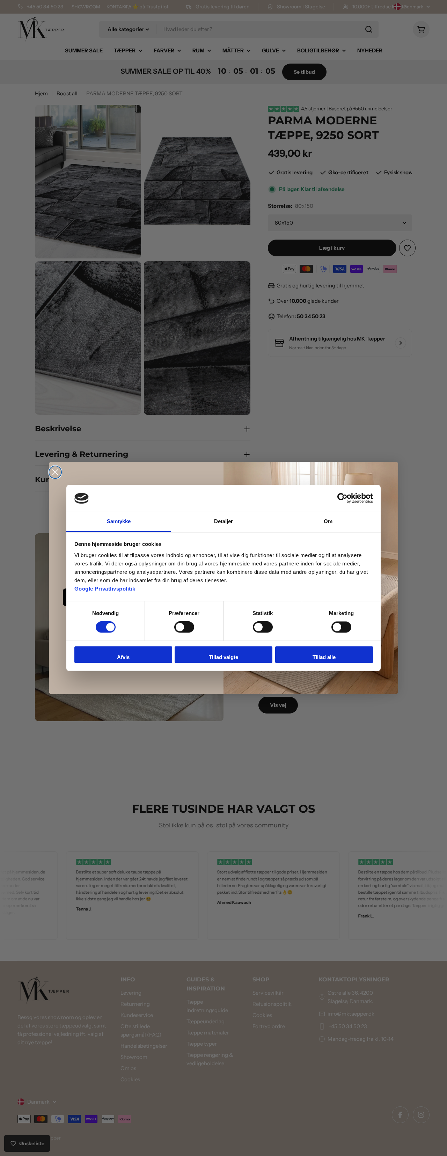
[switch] (184, 627)
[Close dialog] (55, 472)
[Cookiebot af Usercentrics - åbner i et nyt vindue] (342, 498)
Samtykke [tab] (119, 521)
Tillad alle (324, 657)
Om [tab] (328, 521)
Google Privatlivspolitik (104, 589)
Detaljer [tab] (223, 521)
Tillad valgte (223, 657)
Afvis (123, 657)
